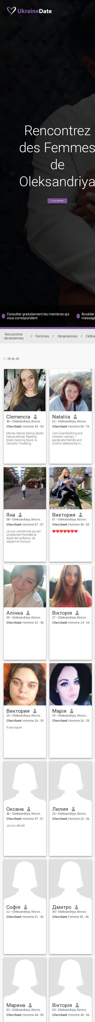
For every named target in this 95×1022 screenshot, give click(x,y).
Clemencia (18, 417)
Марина (15, 1005)
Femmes (42, 336)
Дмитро (61, 907)
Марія (59, 711)
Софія (13, 907)
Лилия (60, 809)
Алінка (14, 613)
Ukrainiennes (67, 336)
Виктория (64, 515)
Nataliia (61, 417)
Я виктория (14, 727)
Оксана (15, 809)
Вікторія (62, 613)
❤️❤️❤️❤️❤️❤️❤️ (65, 531)
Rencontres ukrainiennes (14, 336)
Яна (10, 515)
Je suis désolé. (15, 825)
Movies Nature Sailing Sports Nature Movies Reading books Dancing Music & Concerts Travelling (25, 438)
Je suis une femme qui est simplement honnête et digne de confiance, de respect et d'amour (23, 536)
